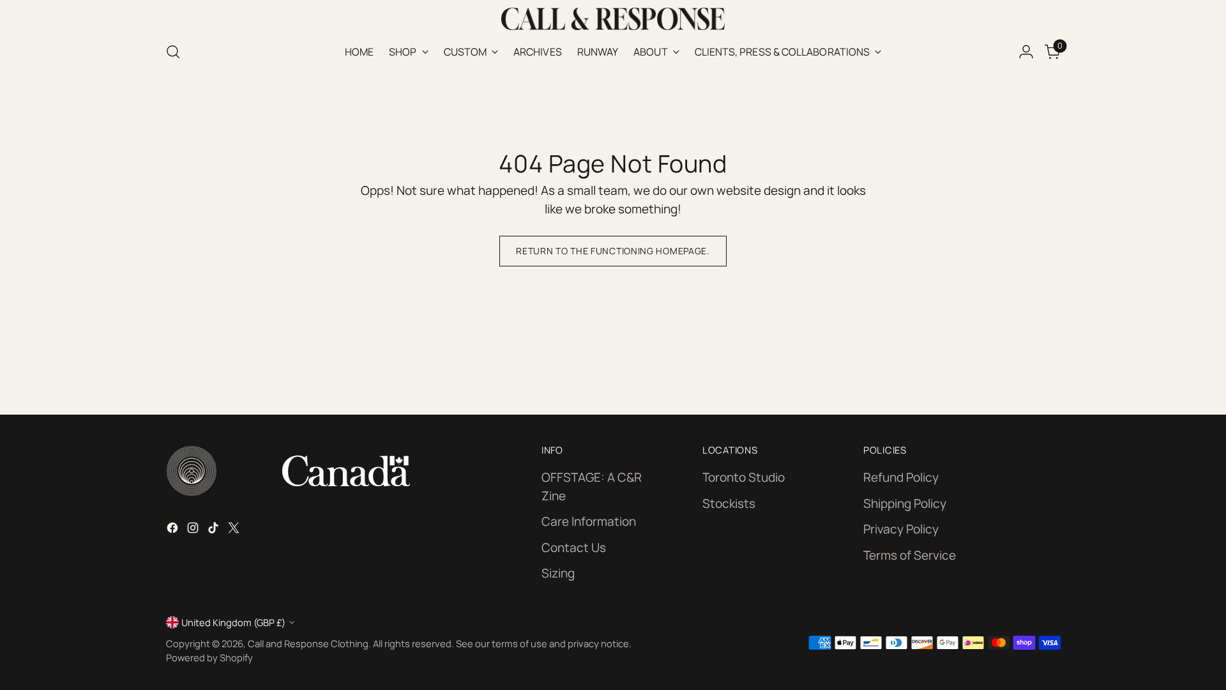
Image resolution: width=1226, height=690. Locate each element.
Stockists (728, 503)
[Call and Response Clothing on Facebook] (173, 530)
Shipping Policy (904, 503)
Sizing (558, 573)
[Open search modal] (173, 52)
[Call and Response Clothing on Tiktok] (214, 530)
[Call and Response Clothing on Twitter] (235, 530)
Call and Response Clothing (308, 643)
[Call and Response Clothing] (613, 19)
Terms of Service (909, 555)
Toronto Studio (743, 477)
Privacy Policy (901, 529)
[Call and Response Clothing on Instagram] (194, 530)
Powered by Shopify (209, 657)
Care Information (588, 521)
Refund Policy (901, 477)
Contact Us (573, 547)
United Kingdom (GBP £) (233, 622)
